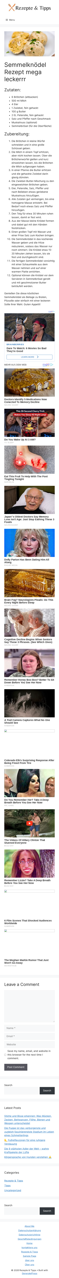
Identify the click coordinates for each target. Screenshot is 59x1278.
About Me (29, 1226)
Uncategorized (12, 1190)
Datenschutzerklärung (29, 1230)
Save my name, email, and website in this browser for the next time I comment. (29, 1055)
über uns (29, 1260)
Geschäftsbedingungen (29, 1239)
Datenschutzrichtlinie (29, 1234)
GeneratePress (29, 1273)
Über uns (29, 1264)
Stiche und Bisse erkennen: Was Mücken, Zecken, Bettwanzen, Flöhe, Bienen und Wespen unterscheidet (28, 1120)
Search (8, 1085)
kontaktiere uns (29, 1247)
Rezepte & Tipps (13, 1180)
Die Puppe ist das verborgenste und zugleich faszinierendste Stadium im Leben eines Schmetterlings (29, 1132)
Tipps (7, 1185)
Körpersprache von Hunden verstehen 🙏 (28, 1157)
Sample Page (29, 1256)
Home (29, 1243)
